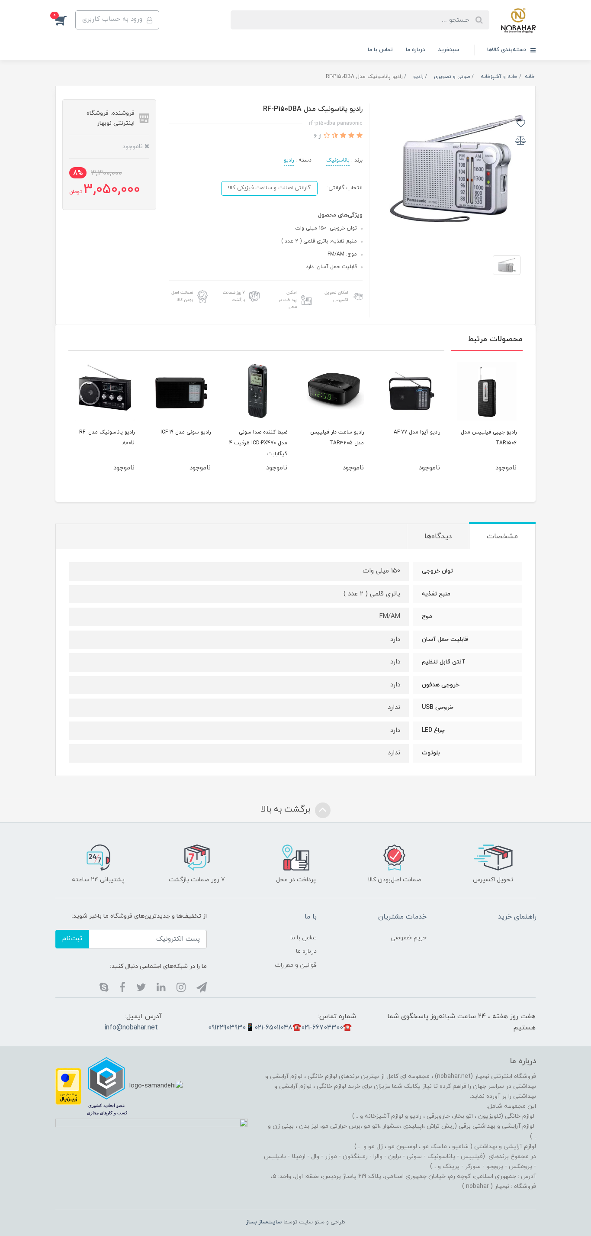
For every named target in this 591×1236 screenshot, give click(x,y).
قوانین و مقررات (296, 965)
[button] (65, 19)
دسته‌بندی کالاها (507, 50)
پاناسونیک (338, 160)
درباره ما (415, 50)
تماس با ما (380, 50)
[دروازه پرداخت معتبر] (68, 1085)
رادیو (289, 160)
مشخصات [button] (502, 536)
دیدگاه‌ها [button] (438, 536)
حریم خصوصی (409, 938)
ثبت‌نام (72, 938)
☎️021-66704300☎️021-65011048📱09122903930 (280, 1027)
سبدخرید (448, 50)
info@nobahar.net (131, 1027)
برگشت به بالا (287, 809)
